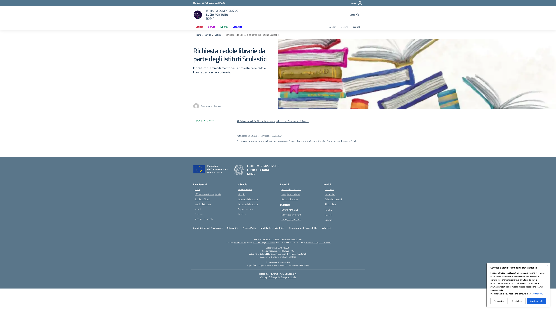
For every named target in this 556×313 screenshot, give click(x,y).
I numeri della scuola (248, 199)
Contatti (356, 27)
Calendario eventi (333, 199)
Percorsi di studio (289, 199)
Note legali (327, 228)
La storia (242, 214)
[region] (518, 285)
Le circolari (330, 194)
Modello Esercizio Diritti (272, 228)
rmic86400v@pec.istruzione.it (318, 242)
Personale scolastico (291, 189)
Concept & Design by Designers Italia (278, 277)
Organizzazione (245, 209)
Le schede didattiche (291, 214)
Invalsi (198, 209)
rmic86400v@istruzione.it (264, 242)
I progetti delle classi (291, 219)
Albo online (330, 204)
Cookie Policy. (537, 293)
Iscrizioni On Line (203, 204)
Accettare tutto (536, 300)
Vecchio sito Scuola (204, 219)
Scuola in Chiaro (202, 199)
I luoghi (241, 194)
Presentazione (245, 189)
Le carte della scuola (248, 204)
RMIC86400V (288, 250)
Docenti (344, 27)
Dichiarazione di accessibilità (303, 228)
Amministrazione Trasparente (208, 228)
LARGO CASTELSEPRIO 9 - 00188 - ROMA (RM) (281, 239)
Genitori (332, 27)
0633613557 (240, 242)
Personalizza (499, 300)
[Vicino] (547, 265)
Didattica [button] (237, 27)
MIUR (197, 189)
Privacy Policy (249, 228)
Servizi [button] (211, 27)
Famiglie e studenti (290, 194)
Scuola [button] (199, 27)
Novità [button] (224, 27)
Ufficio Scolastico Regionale (208, 194)
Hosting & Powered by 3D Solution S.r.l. (278, 273)
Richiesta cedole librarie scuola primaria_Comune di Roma (273, 121)
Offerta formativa (289, 209)
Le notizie (329, 189)
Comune (199, 214)
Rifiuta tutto (517, 300)
